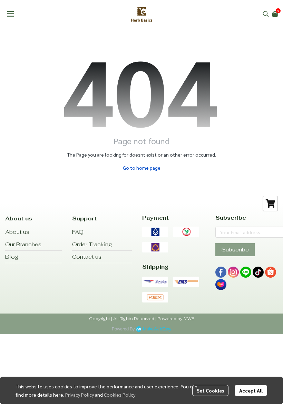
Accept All (251, 390)
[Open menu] (10, 14)
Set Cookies (210, 390)
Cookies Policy (119, 394)
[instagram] (233, 272)
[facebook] (220, 272)
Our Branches (23, 244)
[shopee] (270, 272)
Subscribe (235, 249)
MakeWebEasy (157, 329)
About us (17, 232)
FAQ (78, 232)
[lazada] (220, 284)
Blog (11, 256)
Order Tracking (92, 244)
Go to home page (141, 168)
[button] (266, 14)
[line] (245, 272)
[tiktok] (258, 272)
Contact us (86, 256)
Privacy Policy (79, 394)
